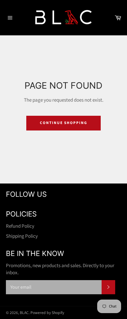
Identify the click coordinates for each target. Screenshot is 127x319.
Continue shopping (63, 122)
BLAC (24, 312)
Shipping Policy (22, 236)
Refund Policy (20, 226)
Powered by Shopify (47, 312)
